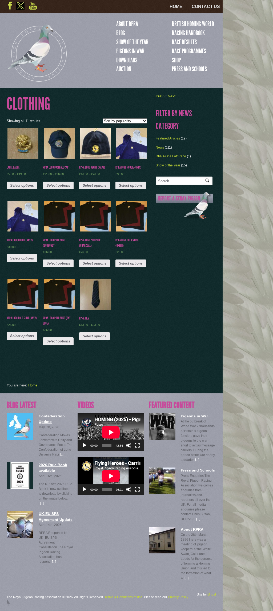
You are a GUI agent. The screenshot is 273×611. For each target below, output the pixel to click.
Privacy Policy (178, 597)
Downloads (126, 60)
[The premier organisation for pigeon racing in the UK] (37, 79)
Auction (123, 69)
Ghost (211, 594)
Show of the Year (132, 42)
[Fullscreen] (137, 445)
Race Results (184, 42)
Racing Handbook (188, 33)
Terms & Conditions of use (123, 597)
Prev (159, 96)
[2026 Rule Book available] (20, 475)
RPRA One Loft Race (171, 156)
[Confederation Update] (20, 426)
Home (176, 6)
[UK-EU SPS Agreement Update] (20, 524)
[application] (111, 432)
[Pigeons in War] (162, 426)
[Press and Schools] (162, 481)
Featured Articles (168, 138)
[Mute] (128, 445)
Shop (176, 60)
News (160, 147)
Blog (120, 33)
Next (171, 96)
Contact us (206, 6)
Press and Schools (189, 69)
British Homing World (193, 24)
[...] (62, 454)
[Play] (84, 445)
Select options (22, 185)
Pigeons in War (130, 51)
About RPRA (127, 24)
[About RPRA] (162, 540)
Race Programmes (189, 51)
